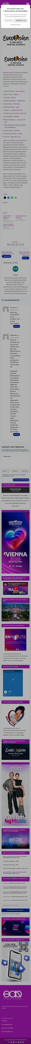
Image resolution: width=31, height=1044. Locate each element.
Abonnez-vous (21, 20)
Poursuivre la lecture (15, 24)
